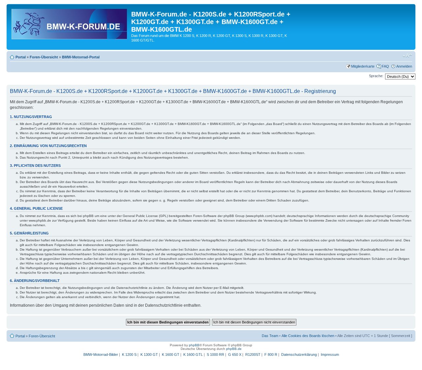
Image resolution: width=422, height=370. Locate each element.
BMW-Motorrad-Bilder (100, 354)
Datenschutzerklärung (299, 354)
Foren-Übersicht (44, 57)
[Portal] (69, 23)
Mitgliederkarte (363, 66)
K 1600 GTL (193, 354)
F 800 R (270, 354)
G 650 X (234, 354)
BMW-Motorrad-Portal (81, 57)
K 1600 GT (170, 354)
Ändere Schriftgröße (407, 56)
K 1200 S (129, 354)
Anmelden (404, 66)
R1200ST (252, 354)
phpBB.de (234, 349)
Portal (20, 57)
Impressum (330, 354)
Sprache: (376, 76)
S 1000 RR (215, 354)
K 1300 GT (149, 354)
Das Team (270, 336)
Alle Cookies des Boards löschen (308, 336)
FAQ (385, 66)
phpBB (194, 345)
